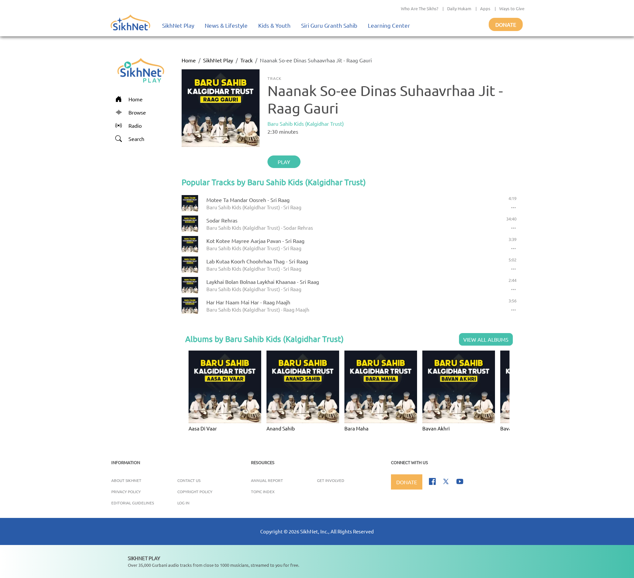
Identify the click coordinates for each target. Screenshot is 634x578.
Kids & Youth (274, 25)
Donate (505, 24)
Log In (183, 502)
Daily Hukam (459, 8)
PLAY (284, 161)
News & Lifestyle (226, 25)
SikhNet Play (178, 25)
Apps (485, 8)
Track (246, 60)
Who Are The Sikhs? (419, 8)
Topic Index (263, 491)
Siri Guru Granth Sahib (329, 25)
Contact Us (188, 480)
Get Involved (330, 480)
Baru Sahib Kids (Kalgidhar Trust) (305, 123)
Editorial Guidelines (132, 502)
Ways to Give (511, 8)
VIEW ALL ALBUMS (486, 339)
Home (189, 60)
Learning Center (389, 25)
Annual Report (267, 480)
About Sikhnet (126, 480)
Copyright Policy (194, 491)
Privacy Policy (126, 491)
